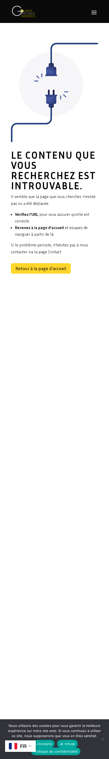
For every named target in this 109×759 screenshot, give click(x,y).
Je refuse (67, 744)
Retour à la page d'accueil (40, 268)
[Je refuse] (102, 739)
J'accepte (44, 744)
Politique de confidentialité (56, 751)
